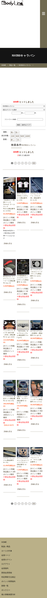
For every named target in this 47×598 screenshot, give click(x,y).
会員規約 (4, 568)
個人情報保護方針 (8, 594)
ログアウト (5, 564)
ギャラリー (5, 590)
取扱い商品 (5, 546)
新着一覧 (4, 586)
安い (17, 132)
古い (19, 140)
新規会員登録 (6, 573)
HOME (3, 65)
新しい (13, 140)
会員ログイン (6, 560)
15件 (13, 136)
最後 (34, 163)
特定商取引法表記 (8, 577)
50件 (22, 136)
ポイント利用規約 (8, 581)
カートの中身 (6, 551)
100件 (27, 136)
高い (12, 132)
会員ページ (5, 555)
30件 (17, 136)
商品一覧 (12, 65)
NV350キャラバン (25, 65)
